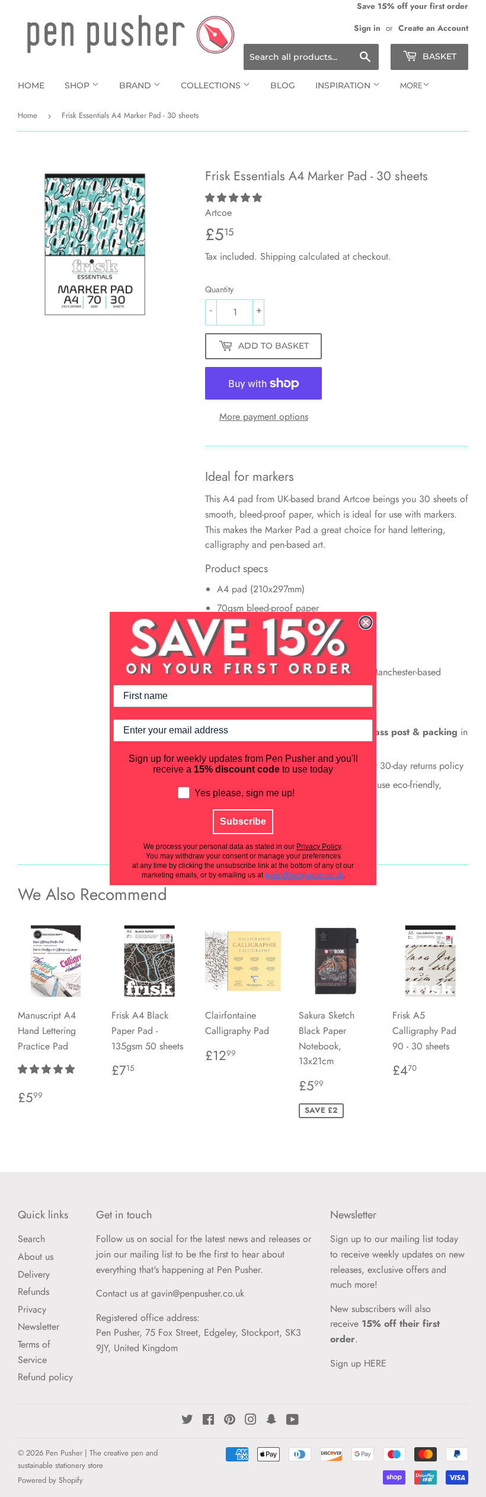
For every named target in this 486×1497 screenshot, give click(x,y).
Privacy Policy (318, 846)
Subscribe (243, 821)
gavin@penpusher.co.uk (304, 875)
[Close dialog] (366, 622)
